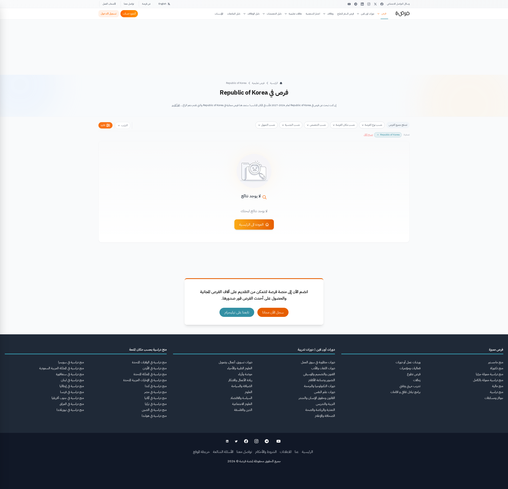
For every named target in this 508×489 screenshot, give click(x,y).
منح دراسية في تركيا (156, 404)
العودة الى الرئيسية (251, 224)
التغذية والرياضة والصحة (320, 410)
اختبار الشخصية (313, 13)
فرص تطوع (413, 374)
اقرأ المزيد (176, 105)
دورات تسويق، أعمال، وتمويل (235, 362)
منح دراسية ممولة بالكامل (488, 380)
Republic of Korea (236, 83)
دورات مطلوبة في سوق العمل (318, 362)
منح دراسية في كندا (156, 386)
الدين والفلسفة (243, 410)
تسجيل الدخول (108, 13)
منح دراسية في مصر (155, 392)
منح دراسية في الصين (154, 410)
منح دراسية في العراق (72, 404)
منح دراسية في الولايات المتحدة (149, 362)
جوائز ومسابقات (494, 398)
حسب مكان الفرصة (345, 125)
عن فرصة (146, 4)
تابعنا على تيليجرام (236, 312)
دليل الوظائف (253, 13)
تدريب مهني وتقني (409, 386)
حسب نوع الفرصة (373, 125)
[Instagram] (368, 4)
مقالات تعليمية (295, 13)
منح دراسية (496, 392)
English (162, 4)
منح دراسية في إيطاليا (72, 386)
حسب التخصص (318, 125)
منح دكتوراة (496, 368)
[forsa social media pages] (278, 441)
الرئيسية (307, 451)
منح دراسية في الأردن (155, 368)
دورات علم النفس (324, 392)
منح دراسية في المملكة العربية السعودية (61, 368)
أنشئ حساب (129, 13)
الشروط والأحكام (266, 451)
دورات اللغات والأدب (323, 368)
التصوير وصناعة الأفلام (321, 380)
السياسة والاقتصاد (241, 398)
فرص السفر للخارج (345, 13)
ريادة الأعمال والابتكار (240, 380)
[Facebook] (382, 4)
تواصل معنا (129, 4)
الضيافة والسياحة (241, 386)
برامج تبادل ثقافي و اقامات (405, 392)
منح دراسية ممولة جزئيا (489, 374)
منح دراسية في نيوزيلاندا (70, 410)
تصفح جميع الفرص (398, 125)
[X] (375, 4)
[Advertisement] (254, 480)
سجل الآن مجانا (273, 312)
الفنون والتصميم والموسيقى (319, 374)
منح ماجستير (495, 362)
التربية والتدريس (325, 404)
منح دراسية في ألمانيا (155, 398)
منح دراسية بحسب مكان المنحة (148, 349)
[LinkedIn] (362, 4)
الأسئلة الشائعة (223, 451)
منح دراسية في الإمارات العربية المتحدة (145, 380)
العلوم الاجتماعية (242, 404)
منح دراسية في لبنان (72, 380)
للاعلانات (286, 451)
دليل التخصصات (274, 13)
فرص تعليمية (258, 83)
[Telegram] (355, 4)
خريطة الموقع (201, 451)
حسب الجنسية (292, 125)
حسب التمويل (268, 125)
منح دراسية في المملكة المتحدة (150, 374)
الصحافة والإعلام (325, 415)
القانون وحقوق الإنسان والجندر (317, 398)
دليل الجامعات (233, 13)
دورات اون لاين (367, 13)
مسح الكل (368, 134)
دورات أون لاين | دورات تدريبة (316, 349)
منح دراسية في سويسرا (71, 362)
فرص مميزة (496, 349)
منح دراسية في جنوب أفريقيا (68, 398)
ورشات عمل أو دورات (408, 362)
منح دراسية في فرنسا (72, 392)
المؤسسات (219, 13)
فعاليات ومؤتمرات (410, 368)
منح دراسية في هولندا (154, 415)
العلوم (248, 392)
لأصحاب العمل (109, 4)
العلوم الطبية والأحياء (239, 368)
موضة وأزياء (245, 374)
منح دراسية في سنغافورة (70, 374)
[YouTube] (349, 4)
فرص (383, 13)
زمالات (416, 380)
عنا (297, 451)
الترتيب (124, 125)
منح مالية (497, 386)
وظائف (330, 13)
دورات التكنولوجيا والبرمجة (319, 386)
